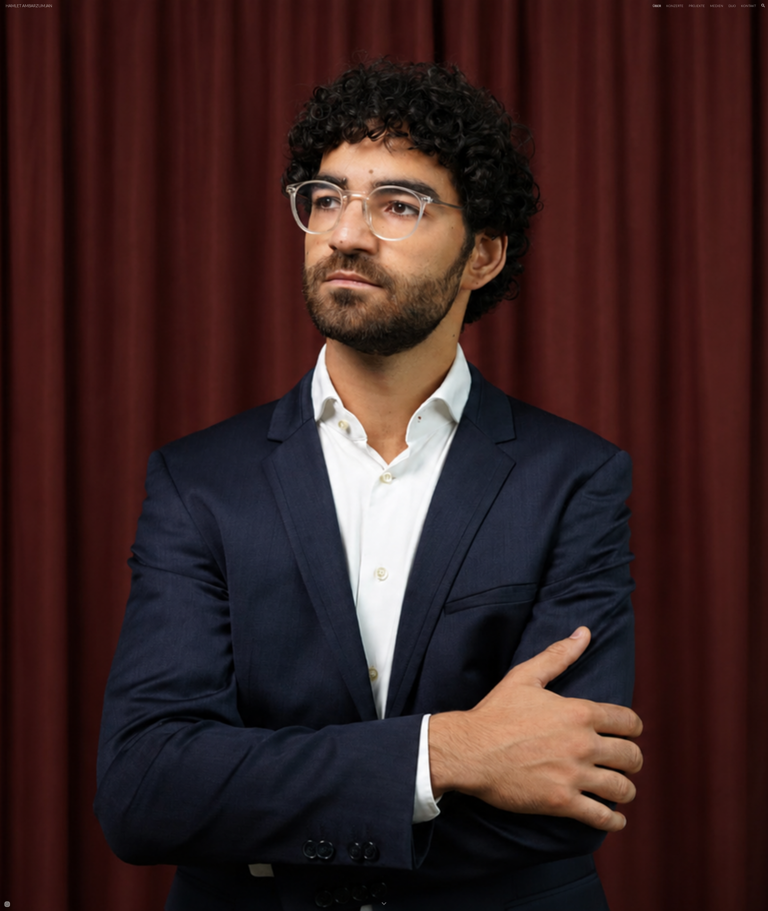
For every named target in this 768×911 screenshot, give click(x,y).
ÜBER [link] (657, 6)
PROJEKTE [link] (697, 6)
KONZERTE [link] (674, 6)
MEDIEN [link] (716, 6)
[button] (763, 5)
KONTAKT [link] (748, 6)
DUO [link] (732, 6)
